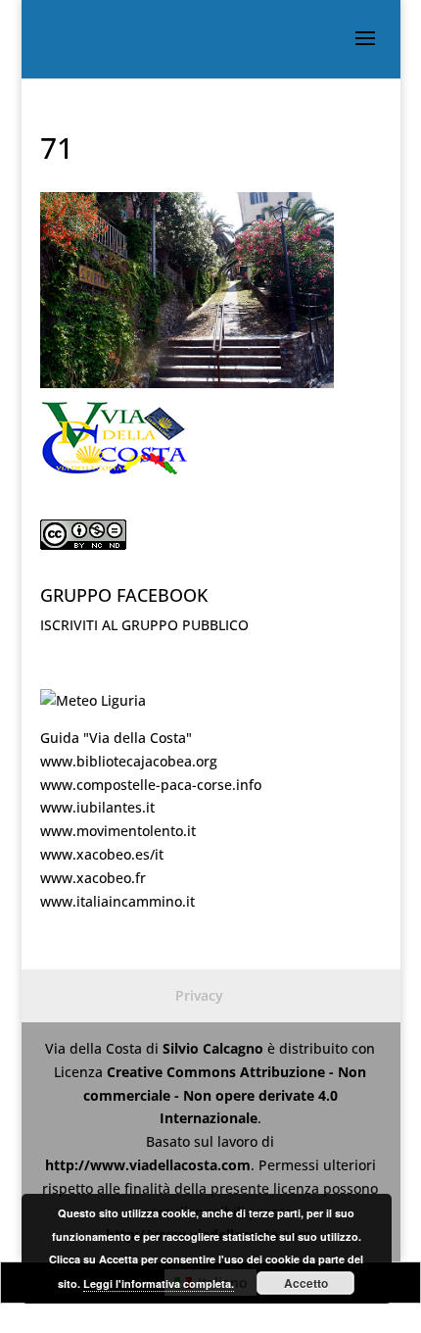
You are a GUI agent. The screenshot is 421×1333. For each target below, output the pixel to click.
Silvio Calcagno (215, 1048)
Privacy (199, 995)
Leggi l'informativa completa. (158, 1283)
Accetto (306, 1283)
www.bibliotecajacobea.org (128, 761)
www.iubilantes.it (97, 807)
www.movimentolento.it (118, 830)
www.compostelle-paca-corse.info (150, 784)
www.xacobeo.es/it (102, 854)
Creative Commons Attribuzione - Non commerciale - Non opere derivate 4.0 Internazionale (225, 1095)
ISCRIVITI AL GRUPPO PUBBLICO (144, 625)
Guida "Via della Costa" (116, 737)
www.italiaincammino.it (117, 901)
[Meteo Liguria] (93, 700)
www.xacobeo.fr (93, 877)
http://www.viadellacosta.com (148, 1165)
